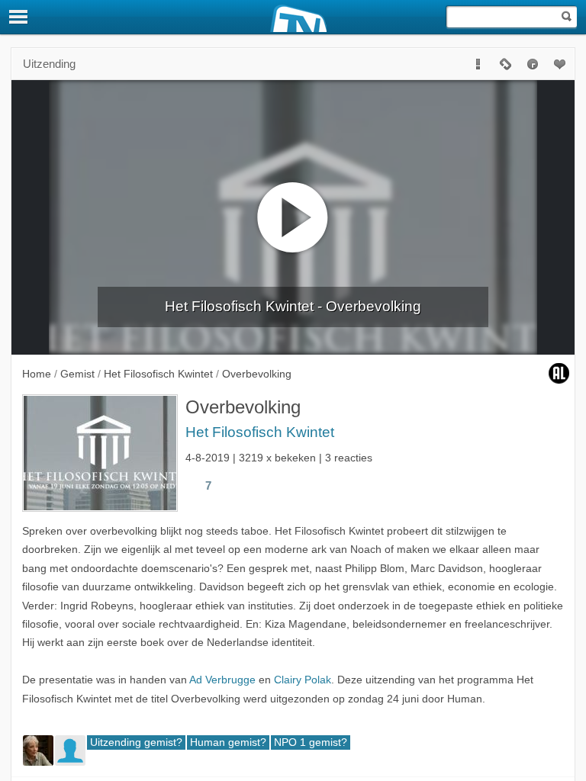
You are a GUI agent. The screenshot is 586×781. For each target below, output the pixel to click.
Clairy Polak (302, 680)
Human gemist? (228, 742)
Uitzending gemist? (136, 742)
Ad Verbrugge (222, 680)
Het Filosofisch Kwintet (259, 432)
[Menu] (19, 17)
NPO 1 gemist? (310, 742)
